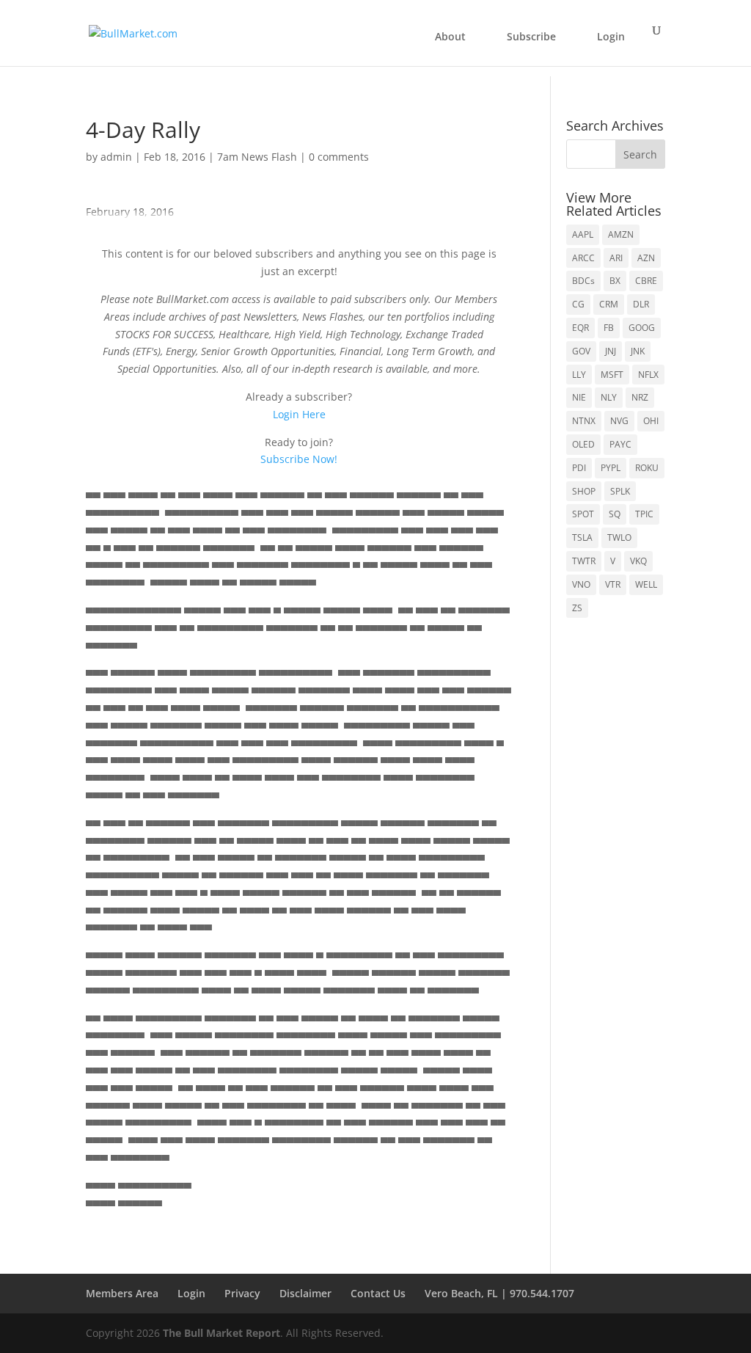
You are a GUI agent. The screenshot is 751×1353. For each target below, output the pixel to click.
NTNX (584, 421)
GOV (581, 351)
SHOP (584, 491)
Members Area (122, 1293)
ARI (616, 258)
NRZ (639, 397)
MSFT (612, 374)
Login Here (299, 414)
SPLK (620, 491)
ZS (577, 608)
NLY (609, 397)
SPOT (583, 514)
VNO (581, 584)
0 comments (339, 157)
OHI (651, 421)
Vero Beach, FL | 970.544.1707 (499, 1293)
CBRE (646, 280)
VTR (612, 584)
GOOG (642, 327)
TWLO (619, 537)
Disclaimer (305, 1293)
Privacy (242, 1293)
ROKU (647, 468)
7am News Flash (257, 157)
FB (609, 327)
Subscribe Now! (298, 459)
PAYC (620, 444)
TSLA (582, 537)
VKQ (638, 561)
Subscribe (531, 36)
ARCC (583, 258)
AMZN (621, 234)
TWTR (584, 561)
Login (611, 36)
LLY (579, 374)
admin (116, 157)
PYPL (610, 468)
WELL (646, 584)
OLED (583, 444)
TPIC (644, 514)
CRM (608, 304)
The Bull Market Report (221, 1333)
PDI (579, 468)
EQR (580, 327)
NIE (579, 397)
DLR (641, 304)
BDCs (583, 280)
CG (578, 304)
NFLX (648, 374)
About (450, 36)
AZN (646, 258)
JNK (638, 351)
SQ (614, 514)
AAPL (582, 234)
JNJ (610, 351)
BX (614, 280)
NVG (619, 421)
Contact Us (378, 1293)
